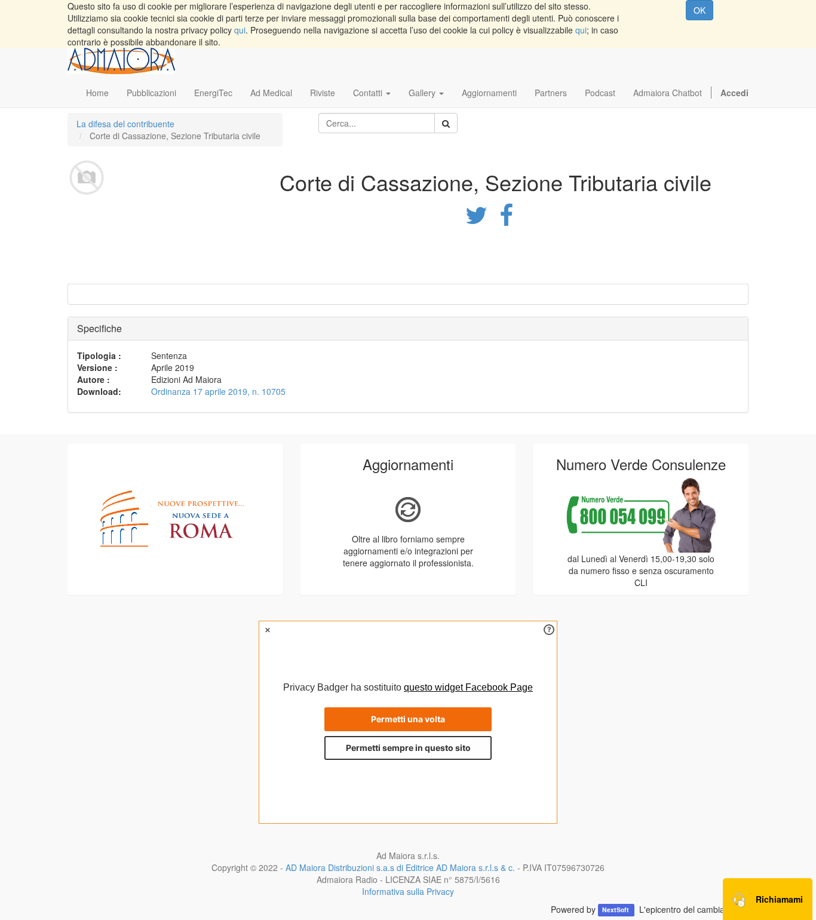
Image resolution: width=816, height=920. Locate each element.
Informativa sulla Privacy (408, 891)
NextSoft (616, 910)
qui (240, 30)
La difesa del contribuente (125, 124)
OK (699, 10)
